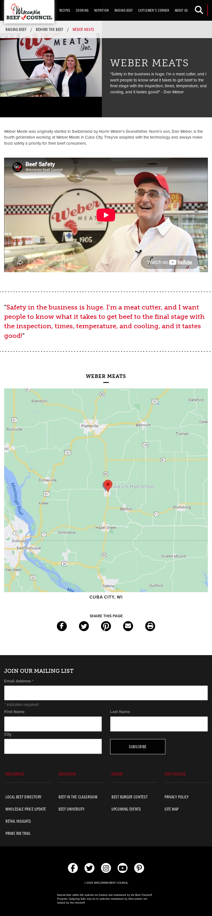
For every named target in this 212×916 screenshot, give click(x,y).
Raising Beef (124, 10)
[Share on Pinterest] (106, 626)
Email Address (18, 681)
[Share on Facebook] (62, 626)
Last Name (120, 711)
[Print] (150, 626)
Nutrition (101, 10)
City (8, 734)
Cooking (82, 10)
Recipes (64, 10)
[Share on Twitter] (84, 626)
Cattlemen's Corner (153, 10)
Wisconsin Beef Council (29, 11)
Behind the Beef (49, 29)
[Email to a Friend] (128, 626)
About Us (181, 10)
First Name (14, 711)
